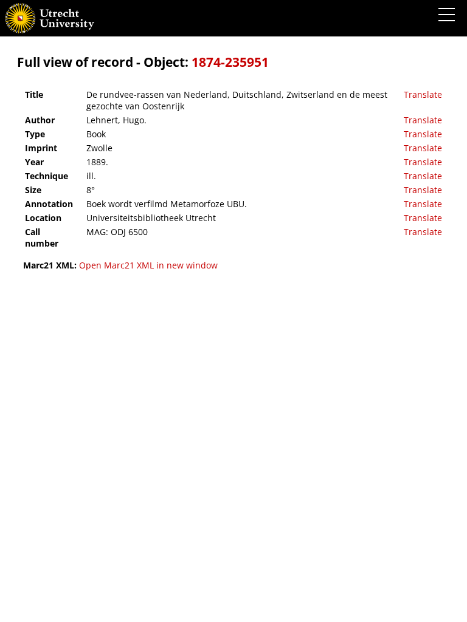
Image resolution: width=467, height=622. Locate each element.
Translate (423, 94)
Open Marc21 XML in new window (148, 265)
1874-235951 (230, 61)
